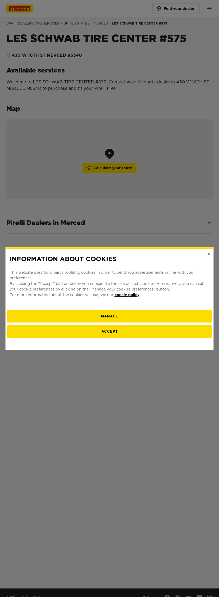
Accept (109, 331)
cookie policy (127, 295)
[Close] (209, 254)
